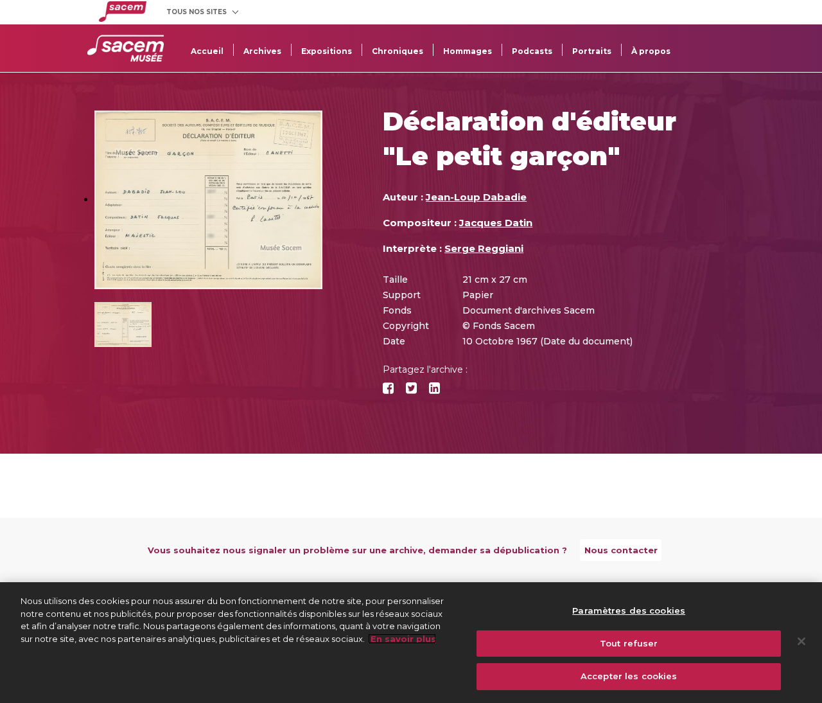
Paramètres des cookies (628, 610)
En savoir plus (402, 639)
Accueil (207, 51)
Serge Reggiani (483, 248)
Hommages (467, 51)
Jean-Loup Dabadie (476, 197)
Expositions (326, 51)
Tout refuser (629, 643)
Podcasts (532, 51)
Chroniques (397, 51)
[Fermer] (801, 641)
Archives (262, 51)
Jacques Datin (495, 223)
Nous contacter (621, 550)
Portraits (591, 51)
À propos (650, 51)
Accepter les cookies (629, 676)
